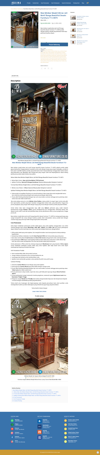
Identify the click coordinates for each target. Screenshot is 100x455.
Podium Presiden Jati (62, 60)
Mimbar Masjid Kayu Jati (53, 55)
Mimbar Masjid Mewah (62, 55)
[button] (36, 14)
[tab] (15, 75)
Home (12, 8)
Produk (28, 3)
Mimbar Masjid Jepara (45, 55)
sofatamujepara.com (72, 425)
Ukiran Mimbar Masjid (45, 62)
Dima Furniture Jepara (19, 437)
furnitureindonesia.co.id (73, 433)
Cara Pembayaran (55, 3)
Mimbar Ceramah (55, 52)
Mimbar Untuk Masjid (54, 60)
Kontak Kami (36, 3)
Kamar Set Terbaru (19, 433)
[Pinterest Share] (48, 68)
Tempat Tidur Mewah (19, 429)
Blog (83, 3)
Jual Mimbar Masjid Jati (54, 51)
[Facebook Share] (42, 68)
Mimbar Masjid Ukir (55, 58)
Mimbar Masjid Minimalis (45, 56)
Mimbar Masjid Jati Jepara (61, 53)
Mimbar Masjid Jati (52, 53)
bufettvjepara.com (72, 437)
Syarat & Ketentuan (66, 3)
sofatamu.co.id (71, 429)
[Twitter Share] (45, 68)
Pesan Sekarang (54, 44)
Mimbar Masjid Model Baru (55, 56)
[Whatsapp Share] (52, 68)
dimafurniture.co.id (72, 421)
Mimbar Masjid (46, 53)
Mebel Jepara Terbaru (47, 52)
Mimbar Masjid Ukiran (24, 163)
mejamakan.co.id (72, 442)
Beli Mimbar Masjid (46, 51)
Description (15, 75)
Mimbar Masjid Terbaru (47, 58)
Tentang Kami (76, 3)
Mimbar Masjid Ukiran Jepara (48, 59)
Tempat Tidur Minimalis (20, 442)
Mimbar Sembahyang (18, 8)
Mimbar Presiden (47, 60)
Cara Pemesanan (45, 3)
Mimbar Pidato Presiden (58, 59)
